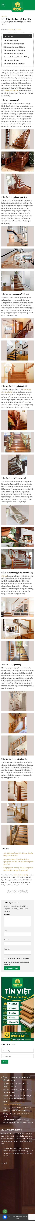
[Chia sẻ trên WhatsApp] (8, 891)
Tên (5, 930)
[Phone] (5, 1211)
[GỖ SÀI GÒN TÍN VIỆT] (17, 6)
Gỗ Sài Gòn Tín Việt (11, 90)
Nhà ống (4, 576)
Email (6, 939)
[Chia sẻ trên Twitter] (15, 891)
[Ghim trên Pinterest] (23, 891)
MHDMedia (18, 1216)
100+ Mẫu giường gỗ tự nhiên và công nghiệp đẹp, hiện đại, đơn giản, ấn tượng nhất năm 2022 (18, 861)
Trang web (7, 949)
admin (19, 29)
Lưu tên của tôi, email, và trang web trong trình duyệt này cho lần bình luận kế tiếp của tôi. (16, 961)
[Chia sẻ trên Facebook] (12, 891)
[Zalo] (5, 1217)
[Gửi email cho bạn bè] (19, 891)
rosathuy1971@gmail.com (12, 1104)
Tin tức (4, 16)
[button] (3, 5)
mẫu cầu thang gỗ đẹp (21, 874)
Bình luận (7, 914)
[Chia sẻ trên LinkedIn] (26, 891)
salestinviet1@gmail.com (16, 1101)
